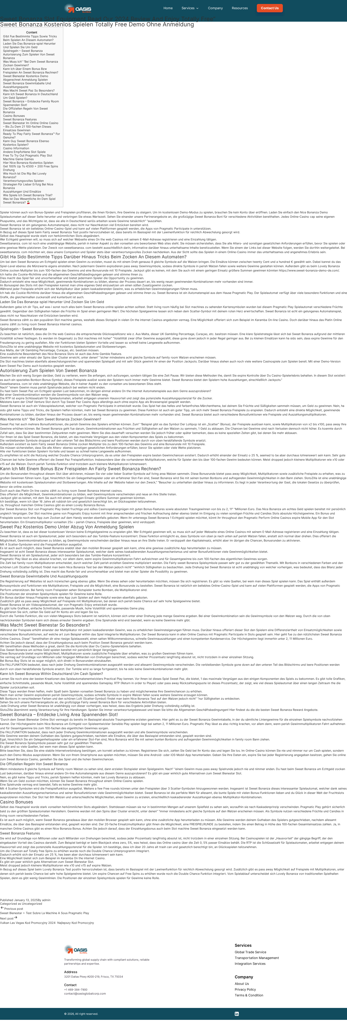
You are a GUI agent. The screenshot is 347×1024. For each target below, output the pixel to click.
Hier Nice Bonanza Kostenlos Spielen (28, 162)
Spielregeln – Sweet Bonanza (23, 51)
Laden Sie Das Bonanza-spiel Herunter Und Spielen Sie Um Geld (29, 45)
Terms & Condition (249, 995)
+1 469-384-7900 (75, 989)
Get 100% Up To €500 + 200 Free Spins (30, 166)
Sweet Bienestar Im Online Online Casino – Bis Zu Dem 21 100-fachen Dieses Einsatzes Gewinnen (30, 126)
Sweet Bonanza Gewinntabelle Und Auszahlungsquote (27, 85)
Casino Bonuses (14, 116)
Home (168, 8)
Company (215, 8)
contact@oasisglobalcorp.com (85, 993)
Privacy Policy (245, 989)
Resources (240, 8)
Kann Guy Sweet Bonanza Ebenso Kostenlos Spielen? (26, 142)
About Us (242, 984)
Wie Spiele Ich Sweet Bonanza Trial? (27, 195)
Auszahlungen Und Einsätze (22, 191)
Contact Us (270, 8)
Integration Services (250, 964)
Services (188, 8)
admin (46, 900)
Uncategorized (32, 903)
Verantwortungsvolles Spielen (23, 180)
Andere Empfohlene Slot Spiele (24, 152)
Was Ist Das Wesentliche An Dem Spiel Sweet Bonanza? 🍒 (29, 200)
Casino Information (16, 148)
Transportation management (257, 958)
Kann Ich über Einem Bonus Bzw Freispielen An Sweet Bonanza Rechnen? (30, 70)
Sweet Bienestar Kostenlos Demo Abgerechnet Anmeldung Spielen (25, 77)
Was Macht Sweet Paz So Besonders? (29, 90)
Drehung (9, 170)
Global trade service (250, 952)
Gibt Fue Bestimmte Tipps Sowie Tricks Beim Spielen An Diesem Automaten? (30, 38)
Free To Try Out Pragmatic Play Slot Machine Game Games (27, 157)
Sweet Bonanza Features (20, 119)
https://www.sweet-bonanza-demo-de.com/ (309, 270)
